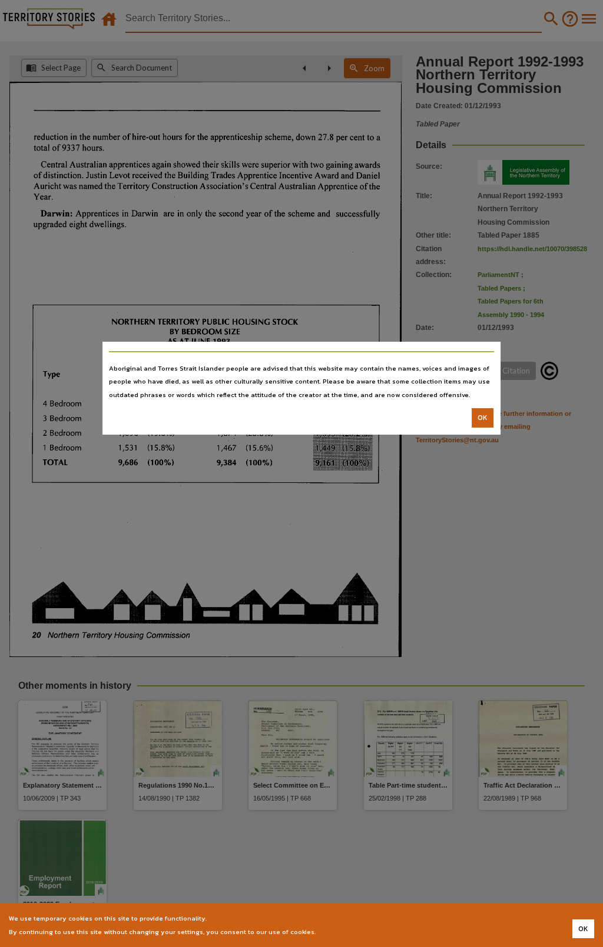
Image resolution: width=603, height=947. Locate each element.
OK (483, 417)
